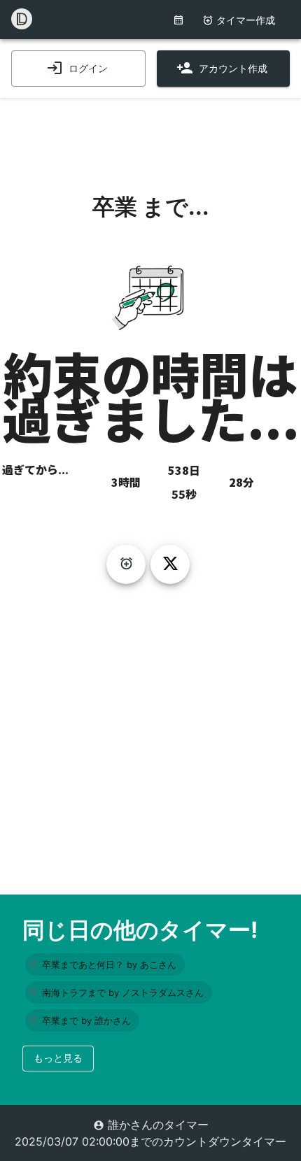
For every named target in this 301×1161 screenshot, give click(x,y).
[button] (105, 964)
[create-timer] (126, 564)
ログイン (88, 68)
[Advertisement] (150, 133)
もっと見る (58, 1058)
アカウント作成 (233, 68)
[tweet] (170, 564)
